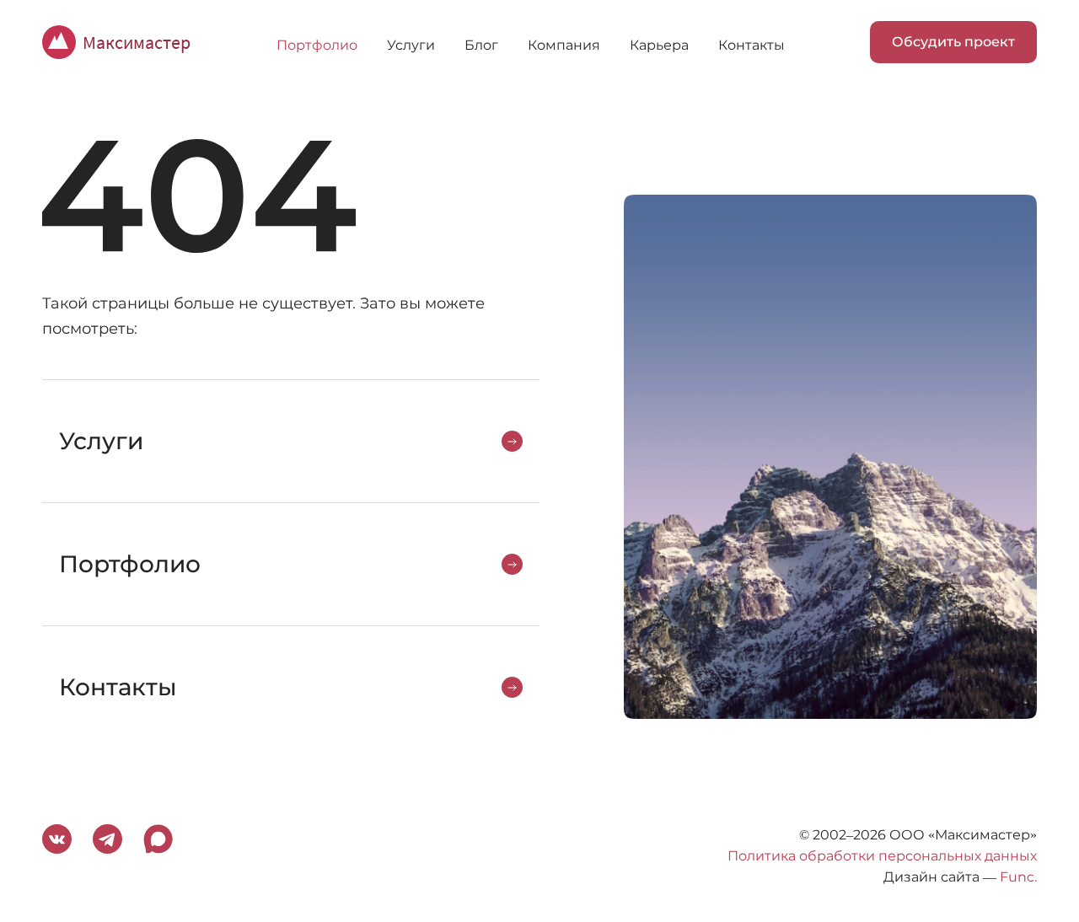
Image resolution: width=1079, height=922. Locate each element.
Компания (564, 45)
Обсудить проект (953, 42)
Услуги (411, 45)
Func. (1018, 877)
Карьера (659, 45)
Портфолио (316, 45)
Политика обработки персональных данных (882, 856)
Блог (481, 45)
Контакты (751, 45)
